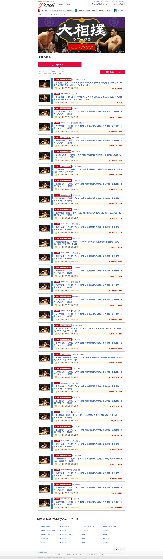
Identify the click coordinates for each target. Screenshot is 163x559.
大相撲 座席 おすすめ (109, 526)
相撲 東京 (85, 538)
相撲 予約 (85, 542)
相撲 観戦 (106, 542)
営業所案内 (99, 1)
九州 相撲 (64, 542)
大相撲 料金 (85, 530)
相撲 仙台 (44, 542)
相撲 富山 (64, 538)
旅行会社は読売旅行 (42, 552)
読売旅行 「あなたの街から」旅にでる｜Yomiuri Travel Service (55, 5)
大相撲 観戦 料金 (46, 534)
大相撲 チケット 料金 (68, 534)
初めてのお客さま (108, 1)
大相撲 (105, 534)
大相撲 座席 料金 (46, 526)
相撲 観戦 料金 (107, 530)
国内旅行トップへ (113, 72)
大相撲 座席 (65, 526)
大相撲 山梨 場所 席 (88, 526)
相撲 (83, 534)
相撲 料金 (64, 530)
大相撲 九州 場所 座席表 (48, 530)
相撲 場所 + (44, 538)
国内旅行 (59, 65)
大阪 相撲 (106, 538)
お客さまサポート (120, 1)
